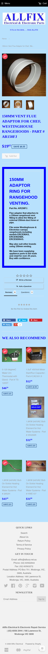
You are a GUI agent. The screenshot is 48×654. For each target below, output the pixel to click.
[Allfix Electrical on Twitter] (6, 586)
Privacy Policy (24, 548)
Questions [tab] (25, 292)
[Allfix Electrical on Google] (27, 586)
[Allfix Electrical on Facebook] (13, 586)
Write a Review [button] (25, 280)
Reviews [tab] (8, 292)
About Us (24, 536)
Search (24, 532)
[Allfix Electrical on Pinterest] (20, 586)
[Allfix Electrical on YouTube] (42, 586)
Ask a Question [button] (25, 286)
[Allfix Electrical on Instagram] (35, 586)
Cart (44, 3)
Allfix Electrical (17, 643)
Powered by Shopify (33, 643)
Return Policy (24, 540)
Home (4, 38)
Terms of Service (24, 544)
